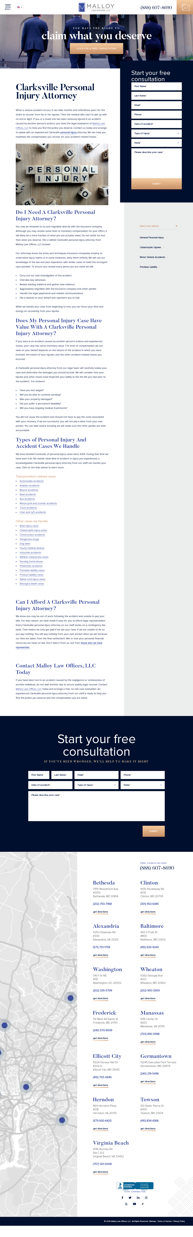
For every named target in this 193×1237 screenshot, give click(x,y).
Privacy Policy (179, 1221)
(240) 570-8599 (102, 1030)
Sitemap (152, 1221)
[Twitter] (130, 1198)
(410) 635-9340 (149, 947)
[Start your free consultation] (185, 7)
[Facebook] (122, 1198)
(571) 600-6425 (102, 1120)
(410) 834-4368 (149, 1120)
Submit (156, 184)
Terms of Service (165, 1221)
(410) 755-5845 (102, 1077)
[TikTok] (143, 1204)
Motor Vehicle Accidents (152, 257)
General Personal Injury (152, 237)
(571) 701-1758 (101, 947)
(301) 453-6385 (149, 904)
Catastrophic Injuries (150, 247)
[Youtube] (134, 1204)
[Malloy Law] (96, 7)
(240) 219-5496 (149, 1073)
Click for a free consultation (96, 48)
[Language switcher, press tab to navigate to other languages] (20, 7)
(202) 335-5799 (102, 990)
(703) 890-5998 (150, 1034)
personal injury (68, 132)
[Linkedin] (138, 1198)
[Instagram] (146, 1198)
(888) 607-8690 (156, 8)
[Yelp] (126, 1204)
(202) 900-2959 (150, 990)
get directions (100, 911)
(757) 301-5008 (102, 1164)
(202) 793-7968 (102, 904)
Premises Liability (148, 266)
